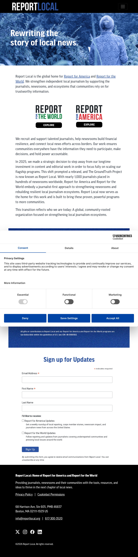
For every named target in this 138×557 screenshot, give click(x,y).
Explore (48, 125)
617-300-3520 (53, 518)
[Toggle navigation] (123, 6)
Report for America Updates (40, 421)
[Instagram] (25, 531)
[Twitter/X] (17, 531)
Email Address (30, 374)
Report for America (77, 76)
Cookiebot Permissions (51, 494)
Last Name (27, 402)
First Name (29, 389)
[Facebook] (32, 531)
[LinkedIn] (39, 531)
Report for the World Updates (40, 433)
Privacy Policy (24, 494)
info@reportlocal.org (27, 518)
